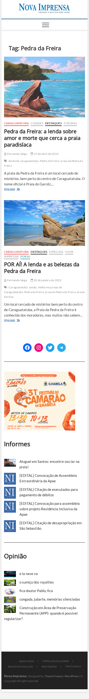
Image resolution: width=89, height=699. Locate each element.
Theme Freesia (54, 676)
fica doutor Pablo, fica (36, 591)
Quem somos (26, 660)
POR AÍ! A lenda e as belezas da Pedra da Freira (41, 267)
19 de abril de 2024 (45, 154)
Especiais (56, 251)
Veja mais (16, 189)
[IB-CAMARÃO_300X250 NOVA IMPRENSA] (39, 374)
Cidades (37, 123)
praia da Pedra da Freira (60, 292)
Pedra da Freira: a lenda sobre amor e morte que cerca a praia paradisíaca (42, 138)
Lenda (33, 287)
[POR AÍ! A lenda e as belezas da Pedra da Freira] (44, 223)
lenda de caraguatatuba (23, 161)
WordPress (72, 676)
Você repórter (49, 666)
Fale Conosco (73, 666)
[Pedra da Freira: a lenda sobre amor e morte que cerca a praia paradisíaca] (44, 87)
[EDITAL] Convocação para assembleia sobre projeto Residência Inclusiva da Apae (49, 508)
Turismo (70, 123)
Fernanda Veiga (17, 154)
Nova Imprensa (15, 676)
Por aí (25, 256)
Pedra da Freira (49, 161)
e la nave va (28, 573)
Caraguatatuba (16, 123)
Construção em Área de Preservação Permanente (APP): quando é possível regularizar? (41, 613)
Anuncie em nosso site (20, 666)
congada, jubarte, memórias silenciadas (49, 599)
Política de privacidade (56, 660)
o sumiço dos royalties (36, 582)
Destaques (53, 123)
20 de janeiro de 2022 (47, 280)
